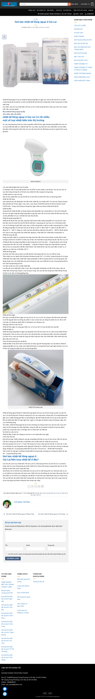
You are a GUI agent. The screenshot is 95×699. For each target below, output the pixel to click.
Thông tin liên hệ (38, 581)
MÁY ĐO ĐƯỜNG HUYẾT (83, 40)
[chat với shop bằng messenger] (5, 689)
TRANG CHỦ (31, 10)
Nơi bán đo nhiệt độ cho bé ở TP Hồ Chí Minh (7, 649)
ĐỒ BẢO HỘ (78, 29)
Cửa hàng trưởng (43, 27)
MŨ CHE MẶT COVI (81, 60)
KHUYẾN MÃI (67, 10)
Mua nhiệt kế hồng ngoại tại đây (14, 111)
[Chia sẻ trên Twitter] (32, 486)
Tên (6, 545)
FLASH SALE (78, 33)
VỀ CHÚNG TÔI (41, 10)
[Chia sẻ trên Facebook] (29, 486)
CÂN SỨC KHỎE (80, 25)
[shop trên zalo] (5, 694)
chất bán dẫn (38, 493)
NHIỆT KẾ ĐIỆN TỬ (81, 64)
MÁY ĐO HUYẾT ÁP (81, 43)
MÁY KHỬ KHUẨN (80, 53)
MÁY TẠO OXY (79, 56)
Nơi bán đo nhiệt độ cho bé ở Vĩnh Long (7, 624)
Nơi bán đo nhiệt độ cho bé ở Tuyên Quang (7, 632)
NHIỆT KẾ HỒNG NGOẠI (82, 73)
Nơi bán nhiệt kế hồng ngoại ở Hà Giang (51, 514)
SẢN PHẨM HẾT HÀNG (82, 80)
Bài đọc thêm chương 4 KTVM (6, 592)
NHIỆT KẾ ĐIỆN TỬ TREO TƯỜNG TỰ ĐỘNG (83, 69)
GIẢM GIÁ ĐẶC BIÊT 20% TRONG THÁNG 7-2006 (7, 584)
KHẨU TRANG (79, 36)
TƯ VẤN (35, 19)
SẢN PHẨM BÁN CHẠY (82, 77)
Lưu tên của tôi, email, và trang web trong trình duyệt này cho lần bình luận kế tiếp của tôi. (37, 554)
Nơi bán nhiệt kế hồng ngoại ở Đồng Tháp (20, 514)
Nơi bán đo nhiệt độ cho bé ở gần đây (6, 599)
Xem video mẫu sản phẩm (12, 114)
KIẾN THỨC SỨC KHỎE (80, 10)
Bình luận (8, 529)
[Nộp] (69, 4)
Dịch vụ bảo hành (23, 592)
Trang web (51, 545)
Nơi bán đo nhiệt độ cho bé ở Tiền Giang (7, 657)
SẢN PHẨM (50, 10)
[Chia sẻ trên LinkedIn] (42, 486)
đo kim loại (56, 493)
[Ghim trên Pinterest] (39, 486)
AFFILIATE (59, 10)
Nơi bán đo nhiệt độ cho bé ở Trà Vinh (6, 641)
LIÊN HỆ (90, 10)
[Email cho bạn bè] (35, 486)
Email (28, 545)
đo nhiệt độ (63, 493)
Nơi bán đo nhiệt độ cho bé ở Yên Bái (6, 607)
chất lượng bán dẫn (47, 493)
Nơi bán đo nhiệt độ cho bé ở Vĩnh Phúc (7, 615)
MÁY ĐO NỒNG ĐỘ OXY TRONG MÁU (82, 48)
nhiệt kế (38, 495)
